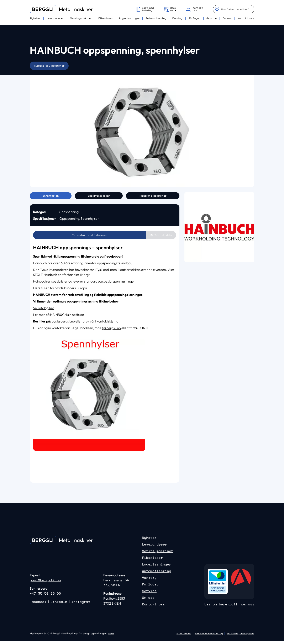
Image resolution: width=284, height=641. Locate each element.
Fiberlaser (105, 18)
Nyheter (35, 18)
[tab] (51, 195)
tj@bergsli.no (111, 328)
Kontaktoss (198, 9)
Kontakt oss (246, 18)
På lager (194, 18)
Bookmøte (173, 9)
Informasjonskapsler (240, 633)
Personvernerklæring (209, 633)
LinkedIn (59, 601)
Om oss (227, 18)
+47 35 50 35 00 (45, 593)
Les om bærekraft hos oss (229, 604)
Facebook (38, 601)
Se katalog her (43, 308)
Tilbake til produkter (49, 65)
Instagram (80, 601)
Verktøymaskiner (81, 18)
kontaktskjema (107, 321)
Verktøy (177, 18)
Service (211, 18)
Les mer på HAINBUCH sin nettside (58, 314)
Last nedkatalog (148, 9)
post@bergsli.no (63, 321)
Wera (111, 633)
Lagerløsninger (129, 18)
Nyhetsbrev (184, 633)
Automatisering (156, 18)
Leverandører (55, 18)
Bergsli (43, 9)
